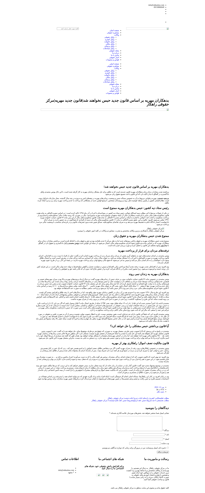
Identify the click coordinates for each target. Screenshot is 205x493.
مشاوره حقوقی (113, 33)
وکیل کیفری (109, 39)
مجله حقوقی (114, 51)
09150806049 (159, 7)
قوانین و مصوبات (112, 60)
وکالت (116, 35)
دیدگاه (166, 430)
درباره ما (115, 53)
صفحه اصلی (114, 30)
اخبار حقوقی (114, 57)
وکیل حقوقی (109, 37)
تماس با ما (115, 55)
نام (167, 435)
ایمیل (166, 439)
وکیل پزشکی (109, 46)
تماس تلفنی (100, 22)
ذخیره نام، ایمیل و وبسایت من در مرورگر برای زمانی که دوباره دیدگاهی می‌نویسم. (134, 448)
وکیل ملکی (110, 44)
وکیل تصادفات (108, 48)
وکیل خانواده (109, 42)
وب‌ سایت (165, 443)
